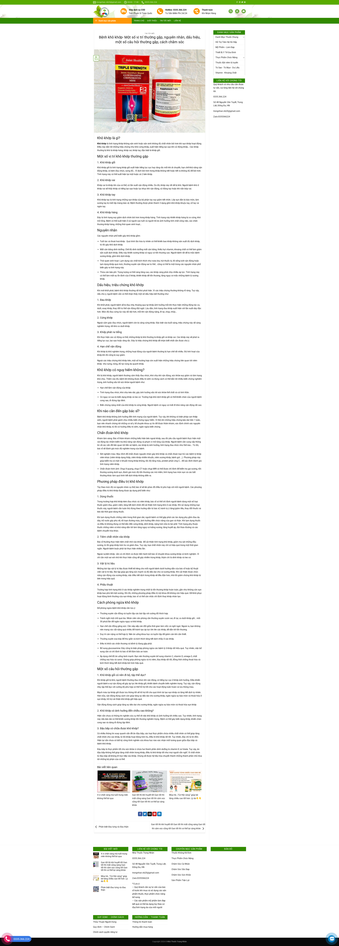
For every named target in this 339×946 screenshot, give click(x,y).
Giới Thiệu (152, 21)
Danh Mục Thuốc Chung (226, 37)
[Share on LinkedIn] (159, 814)
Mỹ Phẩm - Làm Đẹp (225, 47)
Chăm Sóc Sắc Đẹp (180, 869)
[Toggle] (244, 37)
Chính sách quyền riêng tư (105, 932)
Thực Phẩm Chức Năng (226, 57)
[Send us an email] (245, 2)
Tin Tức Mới (165, 21)
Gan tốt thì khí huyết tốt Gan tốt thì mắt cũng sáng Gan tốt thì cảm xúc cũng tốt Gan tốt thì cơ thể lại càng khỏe (114, 866)
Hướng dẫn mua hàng (142, 927)
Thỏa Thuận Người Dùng (104, 922)
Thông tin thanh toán (142, 922)
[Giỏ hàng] (244, 11)
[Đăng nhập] (237, 11)
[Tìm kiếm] (231, 11)
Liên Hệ (177, 21)
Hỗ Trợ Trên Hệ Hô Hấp (226, 42)
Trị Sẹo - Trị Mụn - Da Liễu (227, 67)
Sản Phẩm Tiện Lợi (180, 880)
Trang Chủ (139, 21)
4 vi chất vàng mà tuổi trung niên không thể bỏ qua (114, 854)
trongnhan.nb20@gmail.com (226, 111)
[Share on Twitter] (145, 814)
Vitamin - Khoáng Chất (226, 72)
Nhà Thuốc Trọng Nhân (143, 853)
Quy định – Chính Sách (104, 927)
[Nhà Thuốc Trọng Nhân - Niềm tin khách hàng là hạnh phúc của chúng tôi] (104, 11)
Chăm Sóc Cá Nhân (180, 864)
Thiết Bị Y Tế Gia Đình (225, 52)
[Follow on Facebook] (237, 2)
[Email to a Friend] (150, 814)
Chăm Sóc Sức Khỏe (181, 875)
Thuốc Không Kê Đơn (181, 853)
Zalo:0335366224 (221, 116)
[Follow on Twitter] (242, 2)
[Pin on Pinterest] (154, 814)
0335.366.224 (219, 96)
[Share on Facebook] (140, 814)
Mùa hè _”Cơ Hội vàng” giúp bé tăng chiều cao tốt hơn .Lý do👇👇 (114, 878)
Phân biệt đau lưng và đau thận (113, 827)
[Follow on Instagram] (239, 2)
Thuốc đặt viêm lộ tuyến (226, 62)
